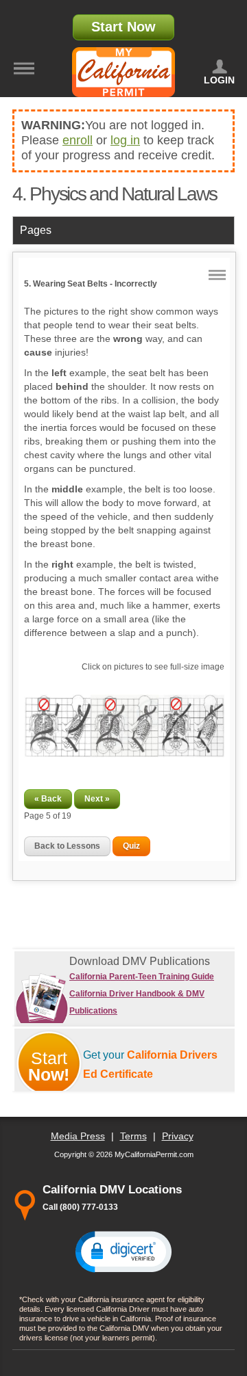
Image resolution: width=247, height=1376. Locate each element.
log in (125, 140)
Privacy (177, 1135)
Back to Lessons (67, 846)
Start (48, 1066)
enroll (77, 140)
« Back (48, 799)
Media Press (78, 1135)
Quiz (131, 846)
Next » (97, 799)
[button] (123, 1251)
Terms (133, 1135)
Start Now (123, 26)
